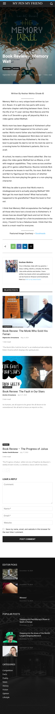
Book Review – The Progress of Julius (25, 448)
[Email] (30, 246)
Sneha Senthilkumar (10, 452)
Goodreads (40, 233)
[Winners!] (10, 602)
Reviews (7, 69)
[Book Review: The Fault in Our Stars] (27, 372)
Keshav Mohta (26, 75)
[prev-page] (4, 470)
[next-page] (8, 470)
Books (16, 69)
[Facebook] (19, 246)
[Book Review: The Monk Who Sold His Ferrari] (27, 311)
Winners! (23, 598)
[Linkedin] (25, 246)
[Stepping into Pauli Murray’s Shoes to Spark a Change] (10, 623)
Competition (7, 326)
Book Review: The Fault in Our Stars (24, 391)
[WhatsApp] (13, 246)
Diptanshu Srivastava (11, 337)
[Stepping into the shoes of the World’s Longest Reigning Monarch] (10, 637)
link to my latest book (33, 279)
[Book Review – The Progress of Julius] (27, 429)
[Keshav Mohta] (11, 270)
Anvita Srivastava (9, 395)
